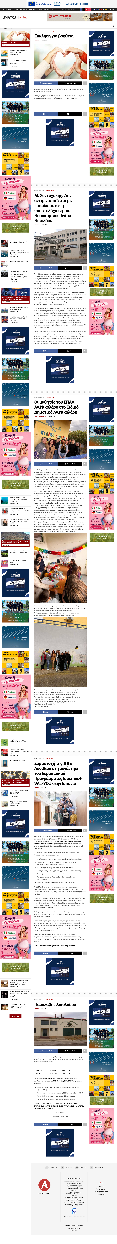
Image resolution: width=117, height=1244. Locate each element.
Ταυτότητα (100, 1186)
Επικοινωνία (50, 9)
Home (35, 31)
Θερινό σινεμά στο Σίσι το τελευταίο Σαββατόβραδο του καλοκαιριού (15, 298)
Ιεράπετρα (32, 24)
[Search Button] (113, 26)
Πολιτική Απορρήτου (101, 1192)
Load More (15, 1016)
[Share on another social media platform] (85, 83)
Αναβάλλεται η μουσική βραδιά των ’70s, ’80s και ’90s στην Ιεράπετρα (19, 318)
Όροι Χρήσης (101, 1189)
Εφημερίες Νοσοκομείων (39, 9)
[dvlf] (15, 149)
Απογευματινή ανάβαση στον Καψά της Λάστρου (18, 802)
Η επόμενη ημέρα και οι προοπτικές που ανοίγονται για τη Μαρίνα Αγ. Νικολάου (19, 252)
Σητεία (42, 24)
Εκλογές (7, 28)
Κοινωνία (60, 24)
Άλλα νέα (101, 24)
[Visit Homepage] (15, 17)
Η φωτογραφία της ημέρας (18, 760)
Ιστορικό (5, 9)
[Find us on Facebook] (81, 9)
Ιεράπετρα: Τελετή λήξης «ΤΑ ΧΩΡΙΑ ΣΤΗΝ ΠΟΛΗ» (18, 51)
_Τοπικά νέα (41, 31)
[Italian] (103, 9)
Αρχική (6, 24)
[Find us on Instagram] (89, 9)
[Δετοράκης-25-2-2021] (15, 232)
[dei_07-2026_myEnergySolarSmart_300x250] (15, 123)
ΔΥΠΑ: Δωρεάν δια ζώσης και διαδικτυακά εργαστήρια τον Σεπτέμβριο (18, 62)
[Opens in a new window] (74, 1231)
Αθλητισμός (89, 24)
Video (79, 24)
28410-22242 (77, 1192)
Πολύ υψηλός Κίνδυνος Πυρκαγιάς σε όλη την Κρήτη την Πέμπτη (19, 751)
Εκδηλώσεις (16, 9)
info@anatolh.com (79, 1217)
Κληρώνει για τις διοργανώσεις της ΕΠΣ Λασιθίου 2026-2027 (19, 740)
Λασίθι (51, 24)
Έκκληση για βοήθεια (9, 42)
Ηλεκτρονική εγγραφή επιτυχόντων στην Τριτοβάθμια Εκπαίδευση (14, 781)
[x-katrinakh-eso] (15, 219)
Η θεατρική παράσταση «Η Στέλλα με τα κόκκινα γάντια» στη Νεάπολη (19, 510)
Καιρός (10, 9)
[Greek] (94, 9)
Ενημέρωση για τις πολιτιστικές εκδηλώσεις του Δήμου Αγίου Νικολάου (19, 521)
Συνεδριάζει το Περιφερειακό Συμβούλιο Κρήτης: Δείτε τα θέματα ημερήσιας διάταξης (19, 982)
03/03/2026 (44, 40)
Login (112, 9)
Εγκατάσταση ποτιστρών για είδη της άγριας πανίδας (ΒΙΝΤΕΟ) (15, 542)
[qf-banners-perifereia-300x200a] (15, 175)
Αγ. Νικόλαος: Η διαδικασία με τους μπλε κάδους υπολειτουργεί (19, 792)
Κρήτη (70, 24)
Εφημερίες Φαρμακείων (26, 9)
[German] (101, 9)
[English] (96, 9)
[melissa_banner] (15, 97)
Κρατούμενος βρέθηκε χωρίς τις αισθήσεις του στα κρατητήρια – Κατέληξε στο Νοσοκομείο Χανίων (20, 994)
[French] (99, 9)
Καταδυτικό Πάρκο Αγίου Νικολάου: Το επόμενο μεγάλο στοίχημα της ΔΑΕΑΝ (18, 499)
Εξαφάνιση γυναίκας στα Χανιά (19, 261)
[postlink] (15, 38)
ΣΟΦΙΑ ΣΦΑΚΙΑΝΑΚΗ (40, 416)
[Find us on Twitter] (84, 9)
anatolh (37, 40)
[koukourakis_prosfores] (80, 21)
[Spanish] (106, 9)
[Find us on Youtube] (86, 9)
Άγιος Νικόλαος (18, 24)
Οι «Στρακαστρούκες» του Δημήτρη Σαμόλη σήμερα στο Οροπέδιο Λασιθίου (18, 1006)
